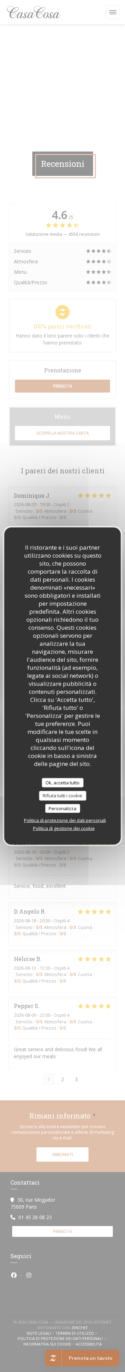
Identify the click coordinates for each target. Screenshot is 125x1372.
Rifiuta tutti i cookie (62, 795)
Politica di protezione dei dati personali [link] (65, 820)
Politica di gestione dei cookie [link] (64, 828)
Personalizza (62, 808)
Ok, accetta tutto (62, 782)
